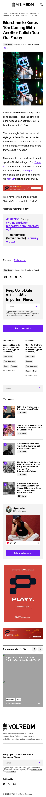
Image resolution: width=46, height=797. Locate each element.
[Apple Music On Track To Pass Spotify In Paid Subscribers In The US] (23, 680)
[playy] (23, 188)
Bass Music (8, 356)
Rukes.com (20, 260)
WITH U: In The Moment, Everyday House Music (28, 408)
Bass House (30, 356)
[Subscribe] (37, 306)
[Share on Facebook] (5, 277)
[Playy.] (23, 633)
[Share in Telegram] (15, 277)
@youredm (19, 508)
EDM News (14, 13)
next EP (11, 178)
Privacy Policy (16, 315)
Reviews (14, 366)
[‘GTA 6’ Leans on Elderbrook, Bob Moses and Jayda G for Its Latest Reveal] (9, 430)
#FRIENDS (12, 219)
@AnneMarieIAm (17, 222)
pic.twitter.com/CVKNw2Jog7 (22, 227)
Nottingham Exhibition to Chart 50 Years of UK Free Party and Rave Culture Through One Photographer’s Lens (28, 466)
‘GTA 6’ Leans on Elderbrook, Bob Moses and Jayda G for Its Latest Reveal (30, 427)
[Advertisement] (23, 593)
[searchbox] (20, 388)
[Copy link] (21, 277)
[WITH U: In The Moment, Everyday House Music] (9, 412)
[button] (4, 4)
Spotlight (27, 170)
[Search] (40, 388)
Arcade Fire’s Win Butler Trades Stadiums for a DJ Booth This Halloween (28, 446)
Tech (19, 699)
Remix (6, 366)
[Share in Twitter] (10, 277)
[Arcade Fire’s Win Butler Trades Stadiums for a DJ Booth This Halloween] (9, 449)
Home (5, 13)
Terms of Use (29, 315)
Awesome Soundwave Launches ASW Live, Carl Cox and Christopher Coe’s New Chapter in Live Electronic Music (29, 488)
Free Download (9, 361)
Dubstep (29, 361)
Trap (34, 371)
